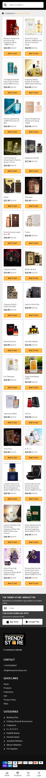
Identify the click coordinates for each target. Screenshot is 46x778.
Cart (5, 696)
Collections (8, 692)
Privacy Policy (10, 700)
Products (7, 688)
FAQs (6, 704)
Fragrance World (23, 13)
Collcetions (10, 13)
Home (6, 684)
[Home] (3, 13)
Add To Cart (12, 53)
